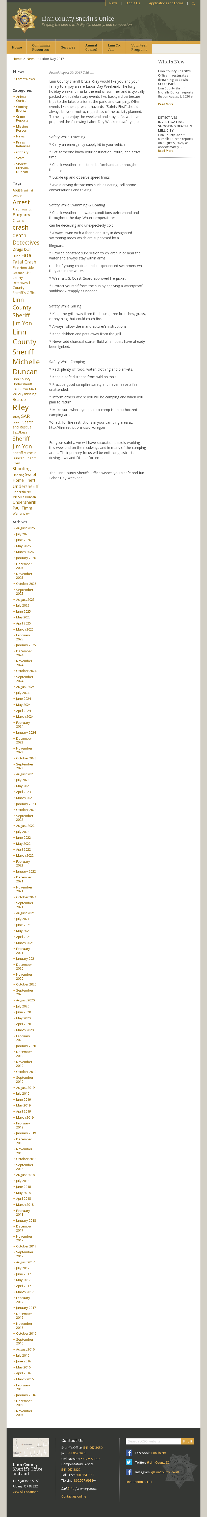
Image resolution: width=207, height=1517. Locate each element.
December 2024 (24, 653)
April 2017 (23, 1286)
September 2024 (24, 679)
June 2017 (23, 1274)
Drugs (18, 249)
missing (30, 394)
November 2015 (24, 1413)
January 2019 (26, 1133)
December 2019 (24, 1053)
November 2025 (24, 575)
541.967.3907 (90, 1459)
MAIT (32, 389)
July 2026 (22, 534)
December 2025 (24, 566)
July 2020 (22, 1006)
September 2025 (24, 591)
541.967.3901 (76, 1453)
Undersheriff (26, 486)
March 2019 (25, 1117)
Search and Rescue (23, 424)
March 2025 (25, 629)
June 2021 (23, 925)
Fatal (27, 255)
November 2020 (24, 976)
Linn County (78, 19)
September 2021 (24, 905)
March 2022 (25, 855)
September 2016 (24, 1341)
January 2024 (26, 732)
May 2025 (23, 617)
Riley (21, 407)
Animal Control (21, 98)
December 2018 (24, 1141)
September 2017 (24, 1254)
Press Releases (23, 144)
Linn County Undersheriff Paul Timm (22, 384)
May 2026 (23, 546)
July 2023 (22, 780)
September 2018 (24, 1167)
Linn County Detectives (22, 278)
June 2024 (23, 698)
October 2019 (26, 1071)
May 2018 (23, 1192)
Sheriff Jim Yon (22, 442)
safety (16, 417)
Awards (27, 209)
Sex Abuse (20, 432)
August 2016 (25, 1349)
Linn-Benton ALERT (139, 1482)
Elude (16, 256)
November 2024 (24, 663)
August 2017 (25, 1262)
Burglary (21, 215)
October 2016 (26, 1333)
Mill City (18, 394)
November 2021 (24, 889)
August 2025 (25, 599)
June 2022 (23, 837)
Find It (187, 1441)
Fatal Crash (24, 262)
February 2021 (23, 950)
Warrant (19, 513)
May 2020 (23, 1018)
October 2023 (26, 758)
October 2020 (26, 984)
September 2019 (24, 1079)
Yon (28, 513)
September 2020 (24, 992)
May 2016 (23, 1367)
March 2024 (25, 716)
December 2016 (24, 1315)
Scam (20, 158)
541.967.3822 (71, 1469)
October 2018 (26, 1159)
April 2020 (23, 1024)
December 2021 (24, 879)
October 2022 (26, 809)
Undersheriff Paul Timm (24, 505)
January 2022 (26, 871)
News (113, 3)
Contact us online (73, 1496)
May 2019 (23, 1105)
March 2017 (25, 1292)
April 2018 (23, 1198)
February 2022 (23, 863)
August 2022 (25, 825)
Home (17, 47)
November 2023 (24, 750)
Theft (30, 480)
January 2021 (26, 958)
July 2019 (22, 1093)
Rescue (19, 399)
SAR (25, 416)
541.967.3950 (92, 1448)
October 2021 (26, 897)
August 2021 (25, 913)
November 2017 (24, 1238)
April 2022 (23, 849)
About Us (133, 3)
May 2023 (23, 786)
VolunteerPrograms (139, 47)
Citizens (18, 220)
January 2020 (26, 1046)
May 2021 (23, 930)
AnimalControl (91, 47)
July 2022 (22, 831)
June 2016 (23, 1361)
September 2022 (24, 817)
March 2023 (25, 798)
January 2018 (26, 1220)
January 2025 (26, 645)
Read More (165, 104)
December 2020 (24, 966)
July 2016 (22, 1355)
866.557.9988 (83, 1480)
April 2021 (23, 936)
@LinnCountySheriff (165, 1472)
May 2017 (23, 1280)
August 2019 (25, 1087)
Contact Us (72, 1440)
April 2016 (23, 1373)
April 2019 (23, 1111)
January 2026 (26, 558)
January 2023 (26, 804)
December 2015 (24, 1403)
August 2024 (25, 686)
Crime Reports (22, 118)
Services (68, 47)
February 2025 (23, 637)
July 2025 (22, 605)
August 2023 (25, 774)
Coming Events (22, 108)
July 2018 (22, 1180)
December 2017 (24, 1228)
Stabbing (18, 475)
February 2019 (23, 1125)
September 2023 (24, 766)
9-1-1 (71, 1488)
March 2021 (25, 943)
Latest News (25, 79)
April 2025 (23, 623)
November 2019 (24, 1064)
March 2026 (25, 551)
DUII (27, 249)
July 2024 (22, 692)
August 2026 (25, 528)
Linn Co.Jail (114, 47)
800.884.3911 (85, 1475)
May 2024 (23, 704)
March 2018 (25, 1204)
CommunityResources (41, 47)
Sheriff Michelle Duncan (22, 168)
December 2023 (24, 740)
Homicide (27, 268)
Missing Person (22, 128)
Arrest (21, 202)
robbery (22, 152)
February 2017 (23, 1299)
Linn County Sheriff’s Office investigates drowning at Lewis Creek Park (174, 77)
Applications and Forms (166, 3)
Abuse (18, 190)
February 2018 (23, 1212)
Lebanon (18, 273)
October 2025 (26, 583)
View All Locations (25, 1492)
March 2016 (25, 1379)
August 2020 (25, 1000)
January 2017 (26, 1307)
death (19, 235)
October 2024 (26, 670)
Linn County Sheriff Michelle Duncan (26, 351)
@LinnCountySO (158, 1462)
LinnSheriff (158, 1453)
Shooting (22, 468)
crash (21, 227)
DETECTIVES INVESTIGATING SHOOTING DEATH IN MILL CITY (175, 124)
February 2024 (23, 724)
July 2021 (22, 919)
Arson (17, 209)
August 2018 (25, 1174)
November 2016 (24, 1325)
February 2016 (23, 1387)
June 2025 (23, 611)
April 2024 (23, 710)
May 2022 (23, 843)
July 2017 (22, 1268)
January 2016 (26, 1395)
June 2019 (23, 1099)
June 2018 (23, 1186)
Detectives (26, 242)
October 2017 (26, 1246)
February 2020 (23, 1038)
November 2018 (24, 1151)
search (17, 422)
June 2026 (23, 540)
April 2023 (23, 791)
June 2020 (23, 1012)
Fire (16, 267)
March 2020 (25, 1030)
